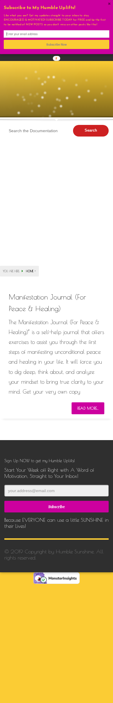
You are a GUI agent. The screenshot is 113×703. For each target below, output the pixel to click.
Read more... (88, 408)
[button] (56, 8)
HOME (29, 271)
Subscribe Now (56, 44)
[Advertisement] (56, 190)
